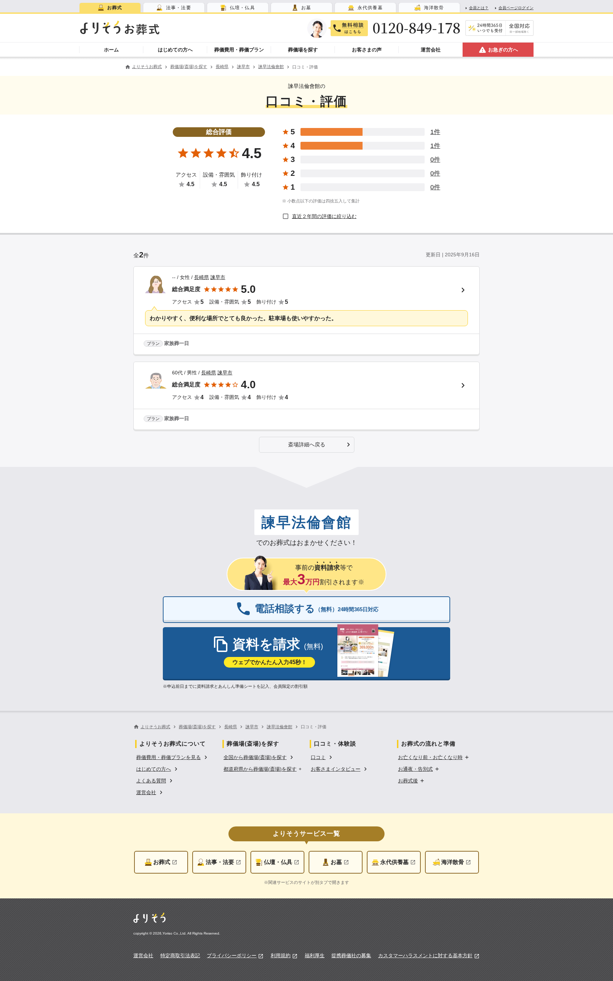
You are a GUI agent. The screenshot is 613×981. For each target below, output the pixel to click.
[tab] (109, 7)
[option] (173, 757)
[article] (306, 311)
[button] (306, 445)
